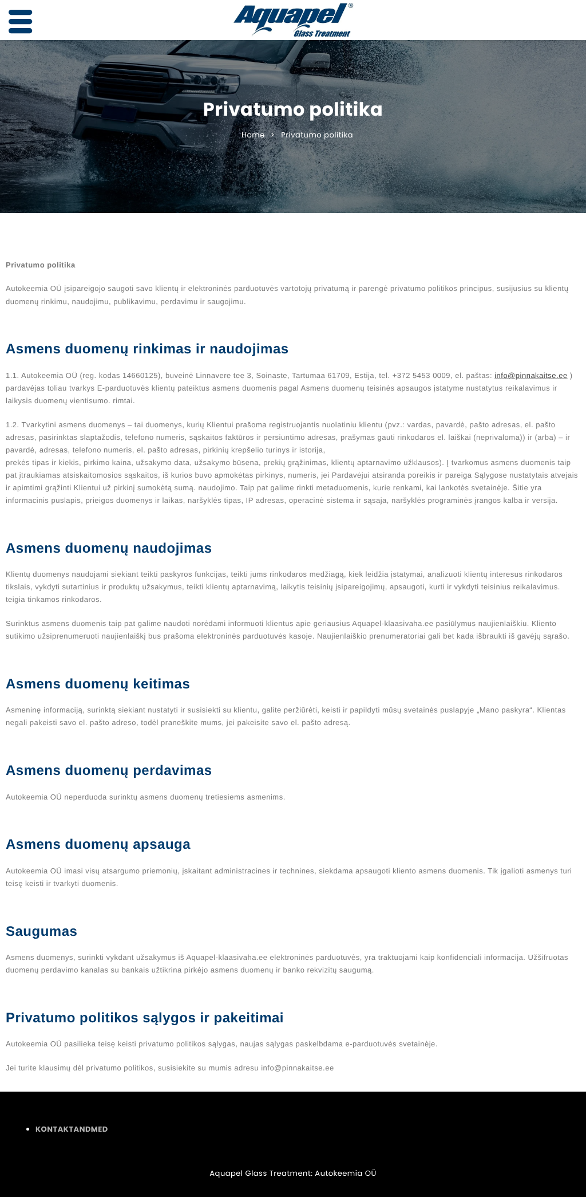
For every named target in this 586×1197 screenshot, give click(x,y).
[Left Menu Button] (20, 22)
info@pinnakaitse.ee (531, 375)
